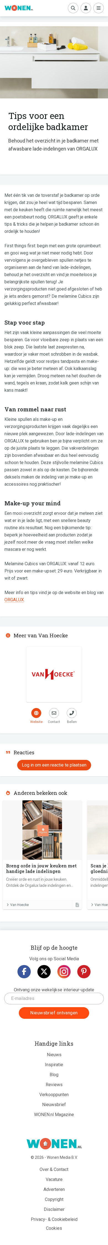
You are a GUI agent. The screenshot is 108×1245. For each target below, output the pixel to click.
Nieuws (54, 1054)
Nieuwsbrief (54, 1104)
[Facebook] (24, 971)
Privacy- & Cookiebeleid (54, 1219)
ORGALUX (14, 599)
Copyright (54, 1199)
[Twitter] (44, 971)
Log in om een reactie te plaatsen (54, 765)
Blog (54, 1074)
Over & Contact (54, 1169)
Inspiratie (54, 1064)
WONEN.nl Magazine (54, 1114)
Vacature (54, 1179)
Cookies (54, 1228)
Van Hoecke (19, 905)
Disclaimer (54, 1209)
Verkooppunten (54, 1094)
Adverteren (54, 1189)
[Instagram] (64, 971)
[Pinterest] (84, 971)
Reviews (54, 1084)
